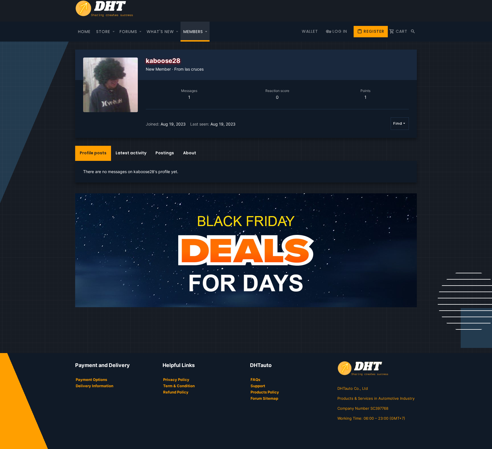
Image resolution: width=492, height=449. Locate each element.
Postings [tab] (164, 153)
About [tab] (189, 153)
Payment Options (91, 379)
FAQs (255, 379)
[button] (113, 31)
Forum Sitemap (264, 398)
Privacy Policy (176, 379)
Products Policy (265, 392)
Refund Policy (175, 392)
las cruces (194, 69)
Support (258, 386)
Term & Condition (179, 386)
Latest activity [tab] (131, 153)
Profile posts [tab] (93, 153)
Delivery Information (94, 386)
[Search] (413, 31)
